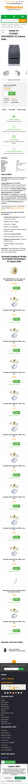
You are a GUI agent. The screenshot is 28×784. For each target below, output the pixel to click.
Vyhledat (23, 20)
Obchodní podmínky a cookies (7, 712)
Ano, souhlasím (20, 778)
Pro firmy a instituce (5, 717)
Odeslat (21, 669)
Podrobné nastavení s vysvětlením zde (14, 780)
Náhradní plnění (4, 721)
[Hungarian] (8, 693)
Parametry (4, 109)
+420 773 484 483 (11, 1)
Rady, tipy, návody (4, 702)
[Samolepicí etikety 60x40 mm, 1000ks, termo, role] (14, 426)
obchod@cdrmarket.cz (16, 3)
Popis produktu (12, 109)
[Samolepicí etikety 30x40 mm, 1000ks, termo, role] (14, 613)
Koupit (12, 93)
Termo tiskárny (17, 25)
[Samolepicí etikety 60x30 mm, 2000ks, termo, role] (14, 520)
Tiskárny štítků (23, 24)
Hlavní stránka (4, 24)
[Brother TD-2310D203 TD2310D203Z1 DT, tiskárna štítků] (14, 55)
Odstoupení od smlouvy (6, 723)
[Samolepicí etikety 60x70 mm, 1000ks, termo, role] (14, 551)
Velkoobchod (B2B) (5, 706)
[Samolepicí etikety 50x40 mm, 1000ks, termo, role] (14, 395)
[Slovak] (16, 693)
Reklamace (3, 710)
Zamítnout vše (8, 778)
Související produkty (21, 109)
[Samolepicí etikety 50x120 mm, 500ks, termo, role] (14, 364)
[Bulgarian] (21, 693)
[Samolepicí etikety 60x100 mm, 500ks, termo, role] (14, 302)
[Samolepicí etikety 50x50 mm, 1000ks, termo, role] (14, 458)
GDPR (2, 715)
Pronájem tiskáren (5, 719)
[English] (5, 693)
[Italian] (19, 693)
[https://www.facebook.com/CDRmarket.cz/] (4, 757)
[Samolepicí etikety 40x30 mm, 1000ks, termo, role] (14, 333)
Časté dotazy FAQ (5, 708)
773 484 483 (7, 679)
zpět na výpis (3, 31)
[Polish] (10, 693)
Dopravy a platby (4, 704)
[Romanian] (13, 693)
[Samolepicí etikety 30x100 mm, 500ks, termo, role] (14, 489)
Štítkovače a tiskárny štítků (13, 24)
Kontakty (3, 700)
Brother (4, 25)
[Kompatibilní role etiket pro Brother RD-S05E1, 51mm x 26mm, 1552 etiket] (14, 582)
